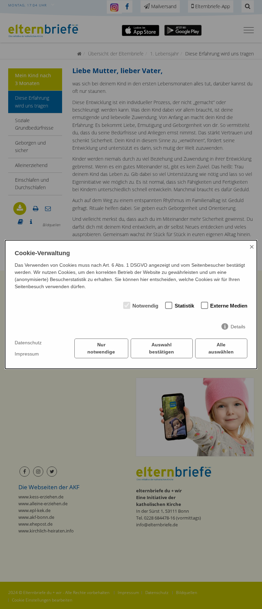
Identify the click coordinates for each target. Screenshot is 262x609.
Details (238, 326)
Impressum (27, 354)
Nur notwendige (101, 348)
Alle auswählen (221, 348)
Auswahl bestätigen (161, 348)
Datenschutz (28, 342)
